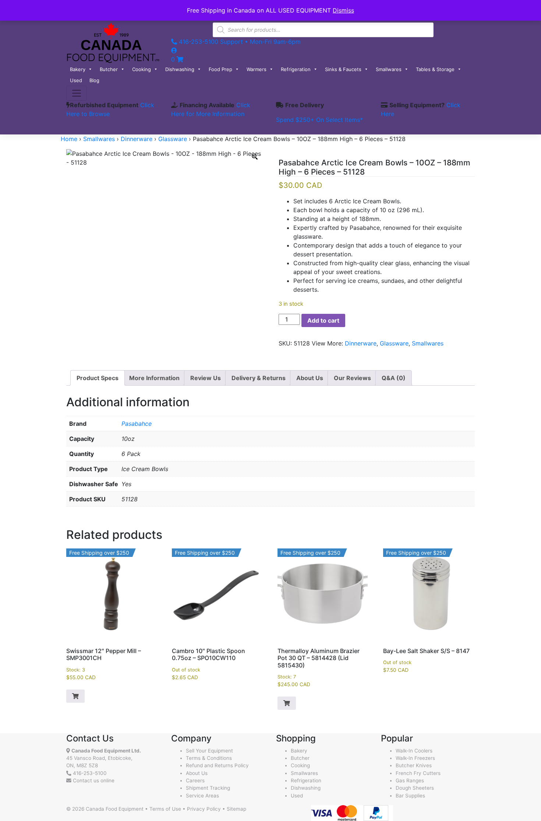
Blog (94, 80)
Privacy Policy (204, 809)
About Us (197, 773)
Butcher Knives (414, 765)
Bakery (77, 69)
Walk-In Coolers (414, 751)
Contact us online (92, 780)
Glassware (172, 139)
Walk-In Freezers (415, 758)
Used (76, 80)
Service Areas (202, 796)
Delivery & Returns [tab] (258, 378)
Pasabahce (136, 423)
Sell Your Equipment (209, 751)
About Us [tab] (309, 378)
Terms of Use (165, 809)
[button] (75, 696)
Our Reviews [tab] (352, 378)
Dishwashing (179, 69)
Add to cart (323, 320)
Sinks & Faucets (343, 69)
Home (69, 139)
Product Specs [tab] (98, 378)
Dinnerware (136, 139)
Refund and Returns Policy (217, 765)
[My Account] (174, 50)
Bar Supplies (410, 796)
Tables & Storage (435, 69)
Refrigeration (296, 69)
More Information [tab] (154, 378)
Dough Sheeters (415, 788)
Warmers (256, 69)
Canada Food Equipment (115, 809)
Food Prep (220, 69)
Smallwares (389, 69)
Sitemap (236, 809)
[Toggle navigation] (76, 93)
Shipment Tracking (208, 788)
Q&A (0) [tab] (394, 378)
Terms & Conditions (209, 758)
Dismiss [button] (343, 10)
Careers (195, 780)
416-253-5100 (90, 773)
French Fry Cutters (418, 773)
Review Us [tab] (205, 378)
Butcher (109, 69)
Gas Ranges (410, 780)
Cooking (141, 69)
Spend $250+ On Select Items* (319, 119)
